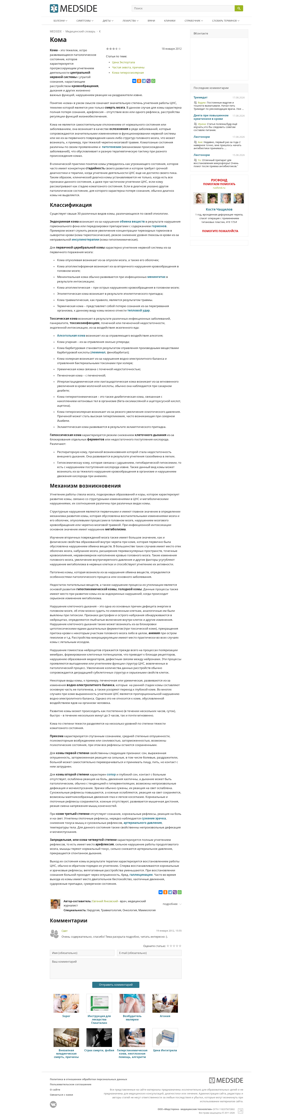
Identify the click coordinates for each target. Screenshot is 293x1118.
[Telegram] (144, 81)
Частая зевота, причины (128, 67)
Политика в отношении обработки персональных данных (88, 1079)
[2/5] (110, 48)
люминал (98, 352)
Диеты (107, 20)
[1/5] (107, 48)
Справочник (192, 20)
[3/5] (113, 48)
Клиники (169, 20)
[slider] (174, 945)
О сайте (55, 1089)
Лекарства (129, 20)
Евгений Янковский (105, 901)
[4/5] (116, 48)
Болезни (59, 20)
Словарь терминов (224, 20)
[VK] (53, 1104)
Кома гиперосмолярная (128, 72)
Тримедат (201, 97)
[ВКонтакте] (134, 81)
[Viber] (148, 81)
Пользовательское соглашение (70, 1084)
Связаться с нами (61, 1094)
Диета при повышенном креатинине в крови (211, 117)
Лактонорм (202, 137)
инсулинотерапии (85, 239)
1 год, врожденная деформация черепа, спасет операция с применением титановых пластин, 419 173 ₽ (219, 215)
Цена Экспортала (123, 62)
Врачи (151, 20)
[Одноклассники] (139, 81)
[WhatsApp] (153, 81)
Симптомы (83, 20)
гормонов (159, 226)
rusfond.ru (219, 187)
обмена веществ (132, 221)
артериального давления (143, 823)
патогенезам (111, 147)
